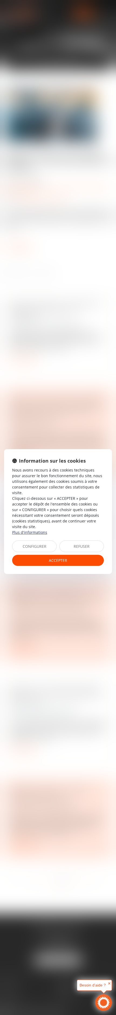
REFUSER (82, 546)
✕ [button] (109, 983)
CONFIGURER (34, 546)
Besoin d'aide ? (93, 985)
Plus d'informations (29, 532)
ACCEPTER (58, 560)
